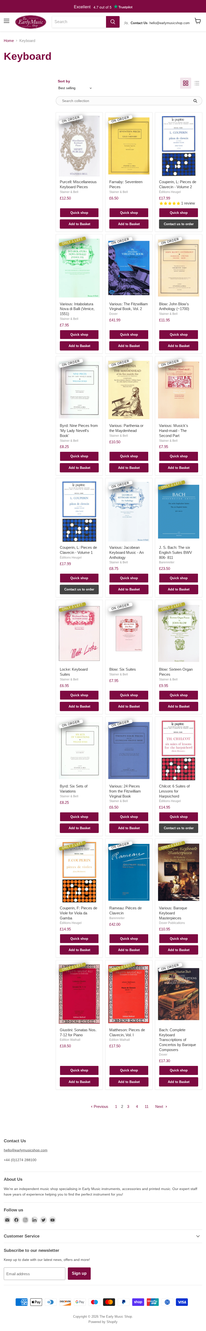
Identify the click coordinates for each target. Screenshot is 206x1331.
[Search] (113, 22)
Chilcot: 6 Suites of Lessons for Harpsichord (174, 791)
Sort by (64, 81)
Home (9, 40)
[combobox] (79, 22)
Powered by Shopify (103, 1322)
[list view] (196, 83)
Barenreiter (166, 562)
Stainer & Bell (69, 192)
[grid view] (185, 83)
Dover (113, 314)
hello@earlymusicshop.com (25, 1150)
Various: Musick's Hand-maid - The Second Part (173, 430)
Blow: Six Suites (122, 669)
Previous (100, 1106)
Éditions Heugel (170, 192)
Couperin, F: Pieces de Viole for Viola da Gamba (78, 913)
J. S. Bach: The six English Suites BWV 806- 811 (175, 552)
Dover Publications (172, 923)
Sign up (79, 1273)
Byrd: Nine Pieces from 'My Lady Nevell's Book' (79, 430)
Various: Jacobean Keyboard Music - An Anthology (126, 552)
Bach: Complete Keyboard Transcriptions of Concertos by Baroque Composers (177, 1040)
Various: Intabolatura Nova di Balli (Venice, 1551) (77, 309)
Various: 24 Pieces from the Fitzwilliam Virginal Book (125, 791)
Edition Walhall (70, 1040)
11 (146, 1106)
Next (159, 1106)
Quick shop (79, 213)
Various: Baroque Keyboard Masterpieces (173, 913)
